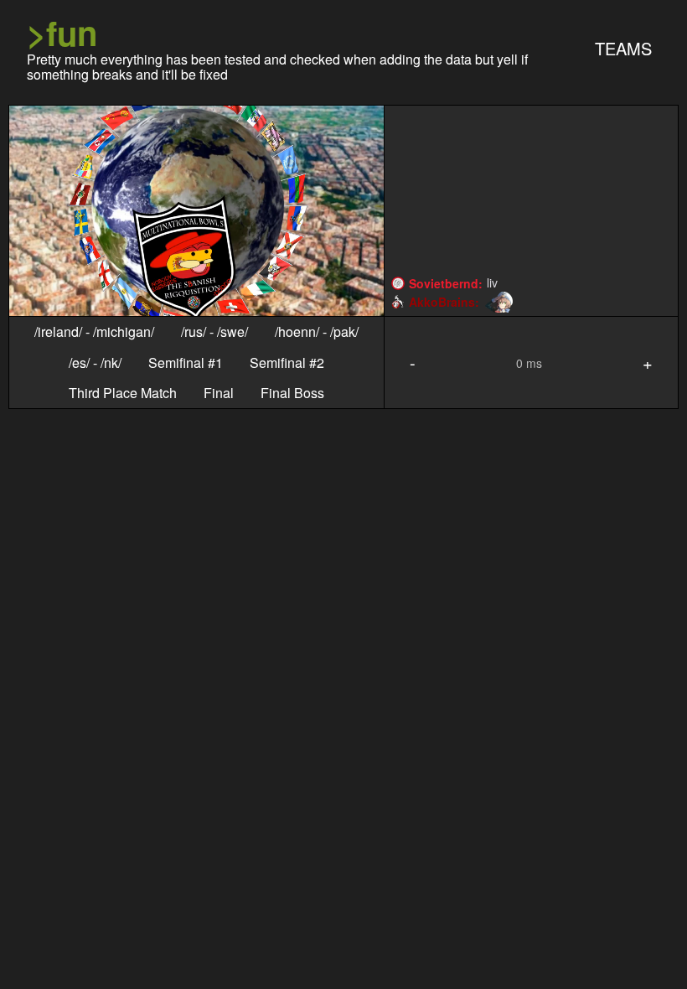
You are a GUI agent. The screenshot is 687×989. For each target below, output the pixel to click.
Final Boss (292, 393)
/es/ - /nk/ (95, 363)
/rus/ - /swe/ (214, 332)
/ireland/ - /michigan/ (94, 332)
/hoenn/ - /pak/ (317, 332)
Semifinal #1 (185, 363)
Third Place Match (123, 393)
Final (219, 393)
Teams (623, 48)
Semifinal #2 (287, 363)
